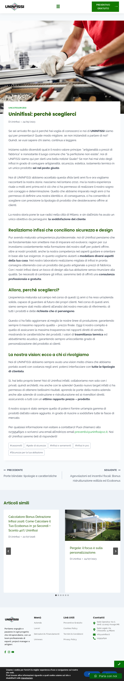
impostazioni (27, 678)
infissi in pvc (82, 445)
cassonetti (16, 445)
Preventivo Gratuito (73, 623)
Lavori (37, 628)
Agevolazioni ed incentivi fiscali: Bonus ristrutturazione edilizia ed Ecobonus (95, 475)
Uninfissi (15, 121)
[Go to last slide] (8, 551)
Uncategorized (17, 108)
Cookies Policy (70, 628)
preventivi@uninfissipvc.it (91, 431)
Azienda (38, 623)
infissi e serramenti (60, 445)
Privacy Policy (70, 639)
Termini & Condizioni (73, 634)
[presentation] (92, 525)
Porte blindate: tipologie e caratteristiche (30, 473)
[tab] (56, 595)
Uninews (38, 639)
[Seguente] (115, 551)
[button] (58, 6)
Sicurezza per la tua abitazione (26, 452)
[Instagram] (8, 651)
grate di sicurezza (36, 445)
